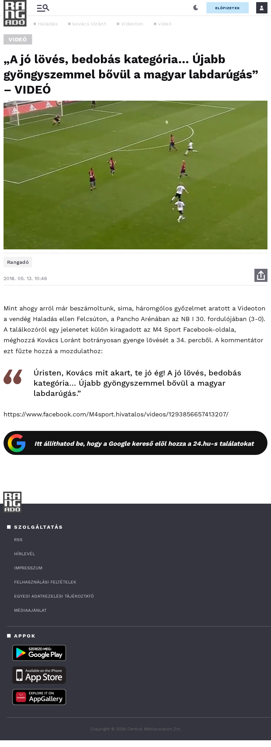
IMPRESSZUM (28, 567)
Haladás (48, 23)
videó (164, 23)
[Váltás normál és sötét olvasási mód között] (196, 8)
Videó (17, 39)
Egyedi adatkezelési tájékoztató (54, 596)
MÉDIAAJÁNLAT (30, 610)
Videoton (132, 23)
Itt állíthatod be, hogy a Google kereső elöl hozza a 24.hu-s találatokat (144, 443)
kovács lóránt (89, 23)
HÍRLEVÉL (24, 553)
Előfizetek (227, 8)
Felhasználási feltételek (45, 582)
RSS (18, 539)
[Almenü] (43, 8)
